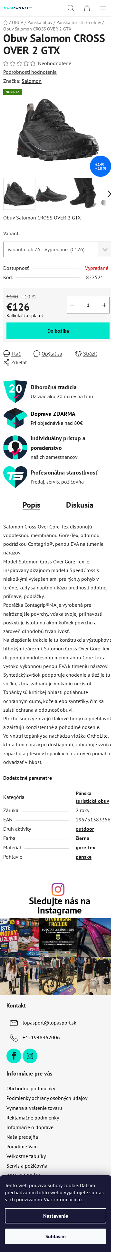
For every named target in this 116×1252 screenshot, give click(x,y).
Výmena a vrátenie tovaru (34, 1108)
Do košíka (58, 331)
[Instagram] (30, 1056)
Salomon (32, 81)
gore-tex (85, 847)
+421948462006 (41, 1037)
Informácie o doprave (29, 1127)
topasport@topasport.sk (49, 1022)
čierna (82, 838)
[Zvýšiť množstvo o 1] (104, 305)
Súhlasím (55, 1236)
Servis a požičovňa (26, 1165)
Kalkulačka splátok (25, 316)
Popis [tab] (31, 505)
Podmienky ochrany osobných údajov (47, 1098)
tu (79, 1199)
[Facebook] (13, 1056)
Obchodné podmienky (30, 1088)
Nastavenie (55, 1216)
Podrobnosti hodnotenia (30, 72)
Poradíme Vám (22, 1146)
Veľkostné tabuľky (26, 1156)
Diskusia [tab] (79, 505)
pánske (84, 856)
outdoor (85, 829)
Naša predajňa (22, 1137)
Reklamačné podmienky (32, 1117)
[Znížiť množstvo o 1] (72, 305)
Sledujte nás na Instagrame (59, 905)
